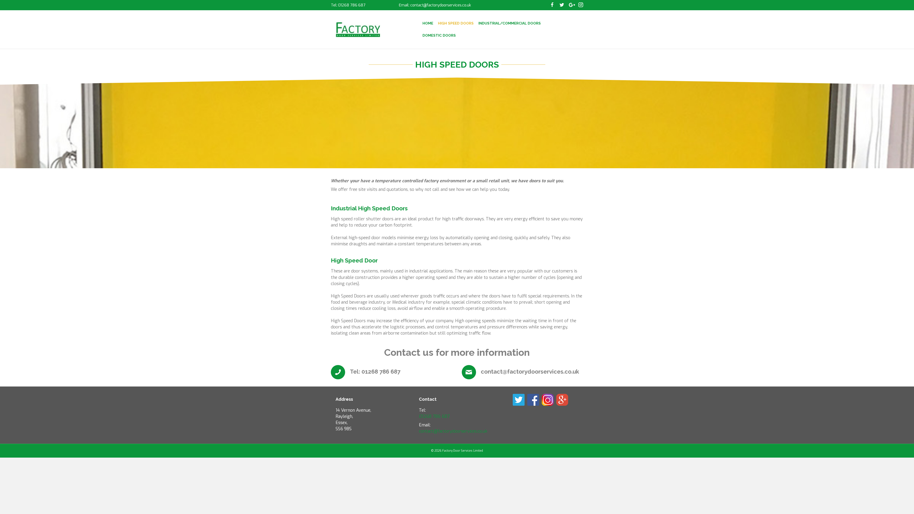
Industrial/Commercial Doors (509, 23)
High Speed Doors (456, 23)
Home (427, 23)
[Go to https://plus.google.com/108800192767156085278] (571, 5)
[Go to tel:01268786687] (391, 373)
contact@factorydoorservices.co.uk (440, 5)
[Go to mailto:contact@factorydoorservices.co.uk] (522, 373)
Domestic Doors (439, 35)
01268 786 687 (351, 5)
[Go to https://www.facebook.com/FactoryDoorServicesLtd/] (552, 5)
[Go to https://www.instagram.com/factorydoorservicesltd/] (580, 5)
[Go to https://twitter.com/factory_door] (561, 5)
